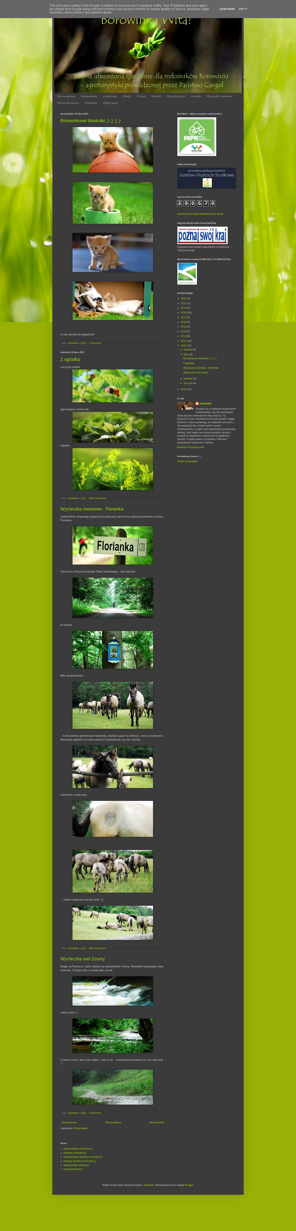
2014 (184, 331)
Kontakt (156, 96)
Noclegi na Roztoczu (74, 1152)
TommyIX (149, 1185)
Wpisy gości (110, 102)
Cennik (141, 96)
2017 (184, 317)
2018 (184, 312)
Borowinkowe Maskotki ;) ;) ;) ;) (90, 120)
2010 (184, 389)
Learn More (227, 9)
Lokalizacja (110, 96)
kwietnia (188, 378)
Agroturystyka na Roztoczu (78, 1148)
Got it (243, 9)
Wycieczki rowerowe (219, 96)
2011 (184, 345)
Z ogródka (70, 359)
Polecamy (91, 102)
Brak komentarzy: (98, 498)
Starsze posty (156, 1122)
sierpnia (188, 349)
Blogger (189, 1185)
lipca (186, 354)
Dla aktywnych (176, 96)
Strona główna (66, 96)
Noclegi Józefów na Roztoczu (79, 1161)
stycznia (188, 383)
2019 (184, 308)
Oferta (127, 96)
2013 (184, 336)
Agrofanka (206, 403)
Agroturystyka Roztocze (76, 1165)
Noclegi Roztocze (73, 1169)
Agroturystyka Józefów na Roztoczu (82, 1157)
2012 (184, 341)
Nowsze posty (69, 1122)
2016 (184, 322)
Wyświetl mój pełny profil (190, 447)
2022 (184, 298)
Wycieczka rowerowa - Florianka (91, 508)
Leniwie (196, 96)
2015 (184, 326)
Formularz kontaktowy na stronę (205, 214)
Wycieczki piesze (68, 102)
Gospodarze (89, 96)
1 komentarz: (95, 343)
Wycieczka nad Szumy (82, 958)
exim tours (182, 214)
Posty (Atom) (81, 1128)
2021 (184, 303)
